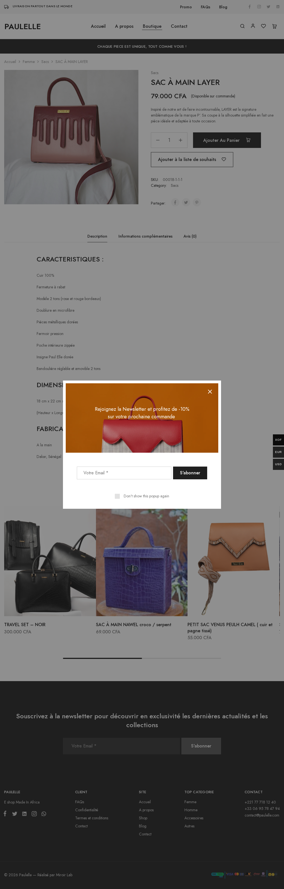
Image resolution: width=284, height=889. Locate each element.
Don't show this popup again (146, 496)
